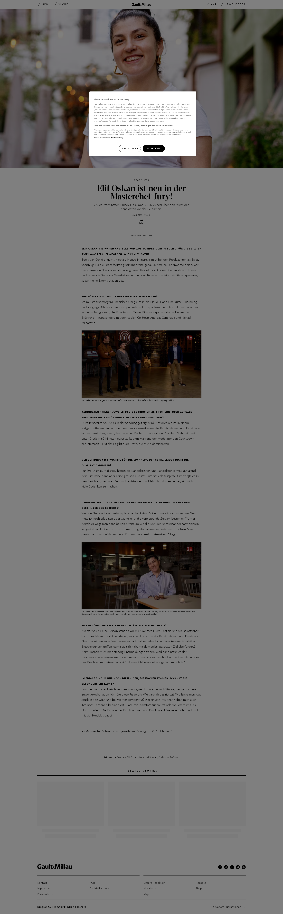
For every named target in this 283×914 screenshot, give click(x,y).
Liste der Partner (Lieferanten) (108, 138)
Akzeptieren (153, 148)
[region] (142, 123)
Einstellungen (130, 148)
